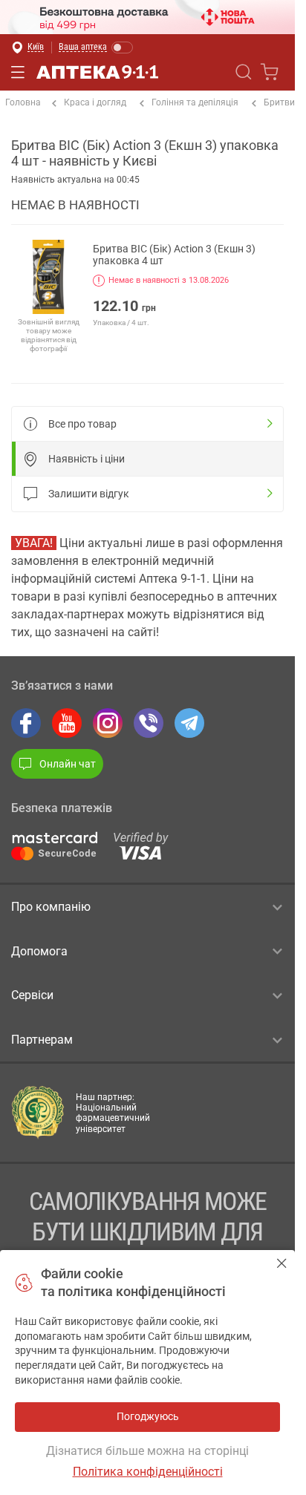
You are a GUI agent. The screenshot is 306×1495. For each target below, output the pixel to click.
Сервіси (32, 995)
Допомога (39, 951)
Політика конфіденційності (148, 1472)
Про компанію (51, 907)
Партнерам (42, 1040)
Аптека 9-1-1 (97, 72)
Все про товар (82, 424)
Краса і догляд (95, 102)
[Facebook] (26, 723)
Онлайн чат (67, 764)
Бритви (279, 102)
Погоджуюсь (282, 1263)
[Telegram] (189, 723)
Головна (23, 102)
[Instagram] (108, 723)
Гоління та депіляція (195, 102)
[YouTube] (67, 723)
